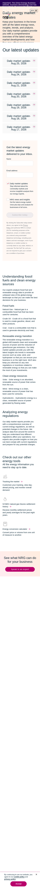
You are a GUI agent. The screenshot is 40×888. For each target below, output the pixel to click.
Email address (12, 171)
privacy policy (10, 879)
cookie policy (19, 877)
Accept (18, 884)
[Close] (36, 874)
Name (9, 159)
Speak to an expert (20, 569)
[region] (20, 880)
